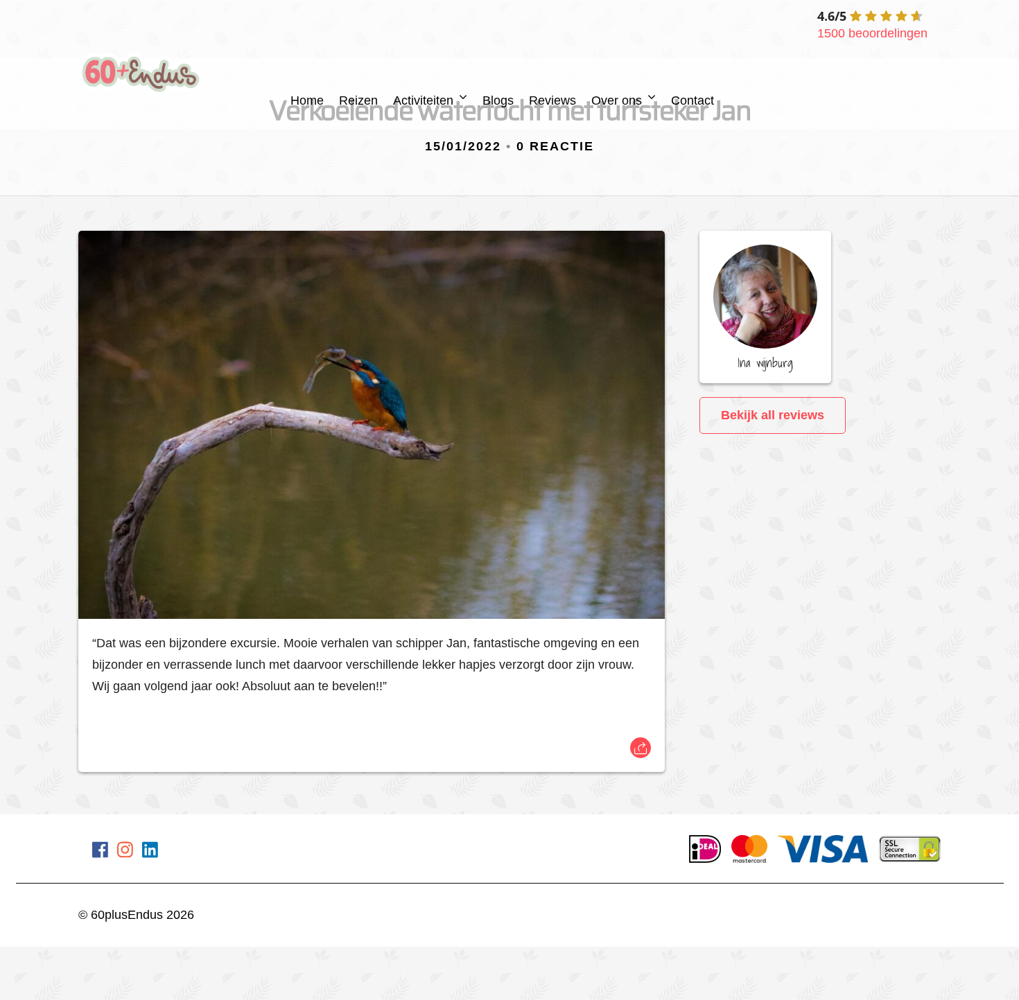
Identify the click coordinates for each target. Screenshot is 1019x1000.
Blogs (498, 100)
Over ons (616, 100)
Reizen (358, 100)
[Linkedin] (150, 852)
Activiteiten (423, 100)
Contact (692, 100)
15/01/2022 (463, 146)
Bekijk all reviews (772, 415)
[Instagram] (125, 852)
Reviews (552, 100)
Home (307, 100)
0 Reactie (555, 146)
